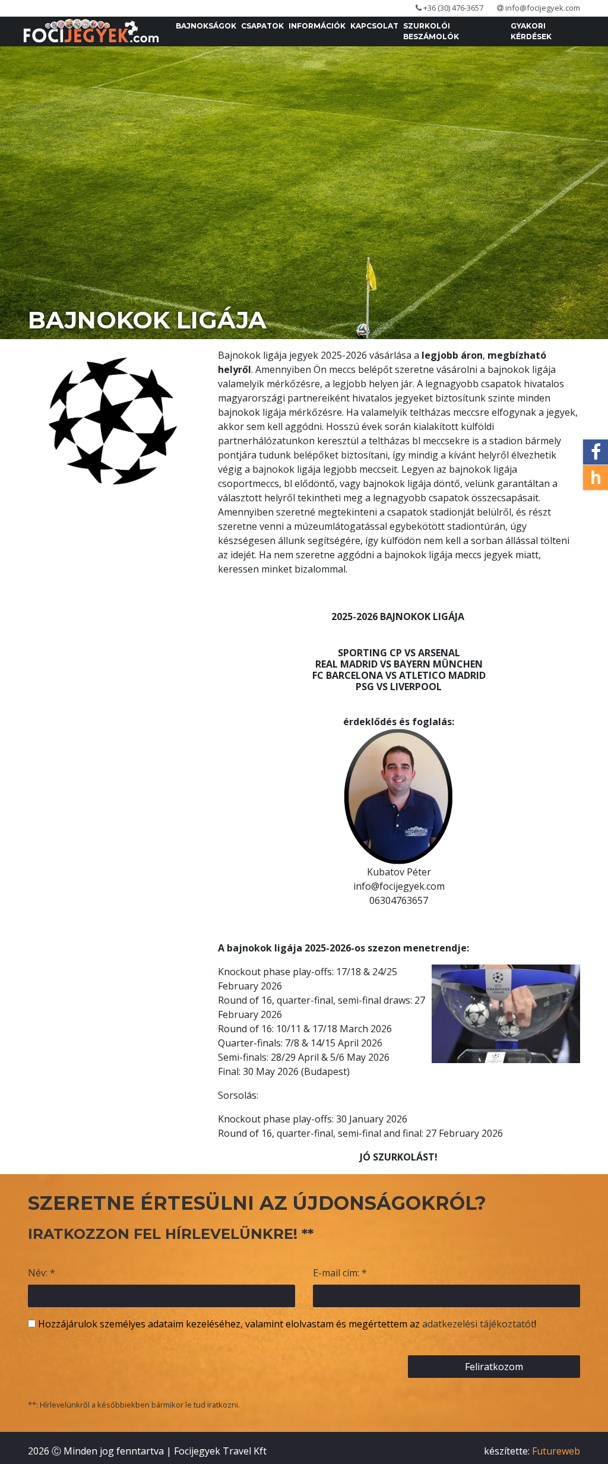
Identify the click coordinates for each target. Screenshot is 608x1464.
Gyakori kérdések (531, 31)
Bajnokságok (206, 25)
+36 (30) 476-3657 (452, 7)
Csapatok (262, 25)
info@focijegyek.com (542, 7)
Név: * (41, 1272)
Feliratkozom (494, 1366)
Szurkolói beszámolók (431, 31)
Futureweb (556, 1450)
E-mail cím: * (340, 1272)
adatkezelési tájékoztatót (478, 1323)
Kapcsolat (374, 25)
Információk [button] (317, 25)
